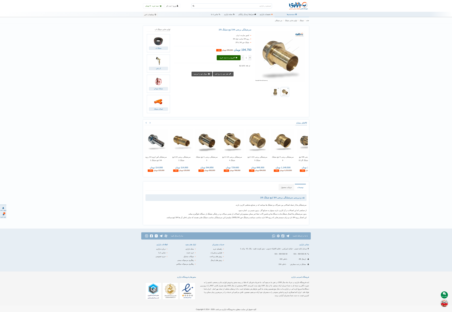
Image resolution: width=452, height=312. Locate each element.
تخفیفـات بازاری (265, 14)
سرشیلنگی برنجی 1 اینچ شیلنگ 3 (205, 158)
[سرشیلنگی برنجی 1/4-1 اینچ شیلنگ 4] (230, 141)
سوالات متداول (189, 256)
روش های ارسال (216, 260)
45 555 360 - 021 (300, 254)
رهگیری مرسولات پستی (185, 260)
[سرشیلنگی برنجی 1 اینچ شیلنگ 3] (204, 141)
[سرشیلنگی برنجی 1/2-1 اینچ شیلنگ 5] (255, 141)
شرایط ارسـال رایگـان (246, 14)
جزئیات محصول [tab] (286, 187)
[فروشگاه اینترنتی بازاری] (296, 6)
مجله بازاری (228, 14)
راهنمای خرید (217, 249)
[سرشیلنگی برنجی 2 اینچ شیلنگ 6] (280, 141)
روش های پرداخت (216, 256)
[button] (150, 123)
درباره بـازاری (161, 249)
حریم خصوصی (160, 256)
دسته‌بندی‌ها (291, 14)
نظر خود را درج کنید (222, 74)
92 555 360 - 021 (281, 254)
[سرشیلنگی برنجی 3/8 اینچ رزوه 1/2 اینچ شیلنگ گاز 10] (306, 141)
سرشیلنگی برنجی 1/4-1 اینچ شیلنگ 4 (230, 158)
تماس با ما (214, 14)
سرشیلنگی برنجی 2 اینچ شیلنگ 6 (281, 158)
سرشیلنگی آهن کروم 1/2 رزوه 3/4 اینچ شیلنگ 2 (154, 158)
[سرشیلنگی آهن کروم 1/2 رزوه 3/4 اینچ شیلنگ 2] (154, 141)
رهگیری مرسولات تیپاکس (185, 264)
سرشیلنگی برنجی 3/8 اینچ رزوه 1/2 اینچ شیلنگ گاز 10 (306, 158)
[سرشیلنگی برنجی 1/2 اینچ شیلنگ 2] (179, 141)
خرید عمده (190, 253)
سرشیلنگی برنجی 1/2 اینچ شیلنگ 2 (179, 158)
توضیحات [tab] (300, 187)
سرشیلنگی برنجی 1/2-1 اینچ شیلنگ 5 (255, 158)
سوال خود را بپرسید (201, 74)
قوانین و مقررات (216, 253)
